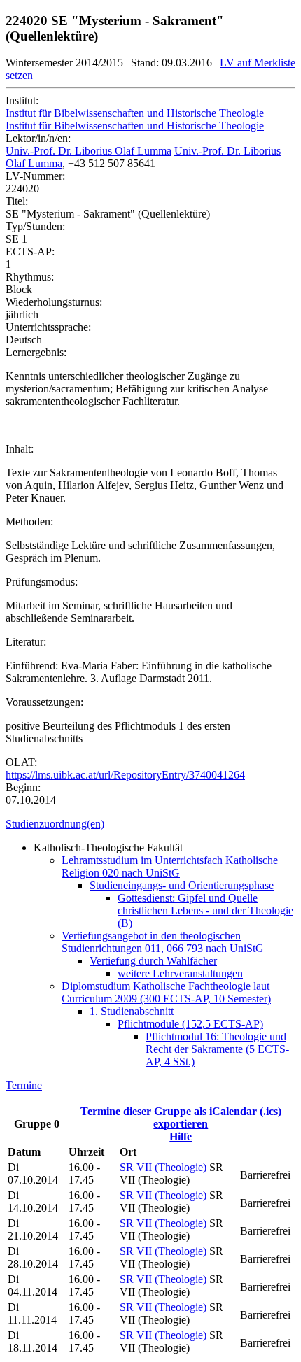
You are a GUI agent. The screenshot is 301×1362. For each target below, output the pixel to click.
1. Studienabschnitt (132, 1011)
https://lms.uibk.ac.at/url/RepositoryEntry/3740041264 (125, 775)
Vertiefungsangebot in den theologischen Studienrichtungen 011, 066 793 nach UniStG (163, 942)
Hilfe (180, 1136)
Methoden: (29, 521)
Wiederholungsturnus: (54, 302)
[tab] (150, 824)
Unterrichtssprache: (48, 327)
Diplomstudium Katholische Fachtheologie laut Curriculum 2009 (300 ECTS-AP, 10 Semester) (166, 992)
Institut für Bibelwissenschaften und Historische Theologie (135, 113)
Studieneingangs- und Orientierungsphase (182, 885)
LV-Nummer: (35, 176)
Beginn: (23, 787)
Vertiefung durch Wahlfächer (153, 961)
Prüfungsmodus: (42, 582)
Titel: (17, 201)
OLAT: (21, 762)
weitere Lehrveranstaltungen (180, 973)
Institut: (22, 100)
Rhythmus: (30, 277)
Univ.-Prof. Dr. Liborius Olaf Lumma (89, 151)
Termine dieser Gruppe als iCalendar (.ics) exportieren (180, 1117)
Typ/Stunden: (35, 226)
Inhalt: (20, 449)
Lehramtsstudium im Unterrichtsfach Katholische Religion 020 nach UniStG (170, 866)
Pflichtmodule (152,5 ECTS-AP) (190, 1024)
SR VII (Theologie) (163, 1167)
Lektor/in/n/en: (38, 138)
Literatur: (26, 642)
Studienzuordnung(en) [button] (55, 824)
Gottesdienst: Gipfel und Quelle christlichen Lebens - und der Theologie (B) (205, 910)
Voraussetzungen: (44, 702)
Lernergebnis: (36, 352)
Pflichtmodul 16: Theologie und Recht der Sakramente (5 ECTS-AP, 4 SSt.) (217, 1048)
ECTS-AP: (30, 251)
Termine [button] (24, 1085)
